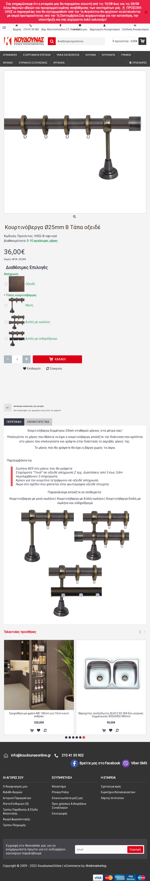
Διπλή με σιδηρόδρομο (41, 338)
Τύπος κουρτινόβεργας (21, 295)
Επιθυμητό (34, 368)
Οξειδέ (30, 284)
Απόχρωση (11, 274)
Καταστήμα (59, 786)
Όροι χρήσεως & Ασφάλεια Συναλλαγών (69, 805)
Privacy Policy (60, 792)
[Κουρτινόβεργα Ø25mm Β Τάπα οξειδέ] (75, 142)
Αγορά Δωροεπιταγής (16, 819)
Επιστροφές (60, 813)
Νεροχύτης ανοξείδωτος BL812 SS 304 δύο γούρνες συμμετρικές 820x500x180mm (111, 715)
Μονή (29, 305)
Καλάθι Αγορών (12, 792)
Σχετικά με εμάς (111, 786)
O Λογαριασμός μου (15, 786)
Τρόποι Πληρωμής (14, 825)
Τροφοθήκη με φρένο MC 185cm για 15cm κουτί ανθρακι (39, 715)
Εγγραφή (135, 849)
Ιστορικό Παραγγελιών (17, 798)
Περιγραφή (14, 421)
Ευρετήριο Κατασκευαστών (118, 792)
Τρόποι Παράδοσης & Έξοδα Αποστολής (20, 811)
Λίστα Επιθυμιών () (16, 803)
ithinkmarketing (96, 866)
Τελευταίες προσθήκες (20, 632)
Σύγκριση (56, 368)
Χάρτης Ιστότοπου (112, 798)
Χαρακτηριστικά (38, 421)
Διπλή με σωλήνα (37, 322)
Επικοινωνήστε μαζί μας (67, 798)
